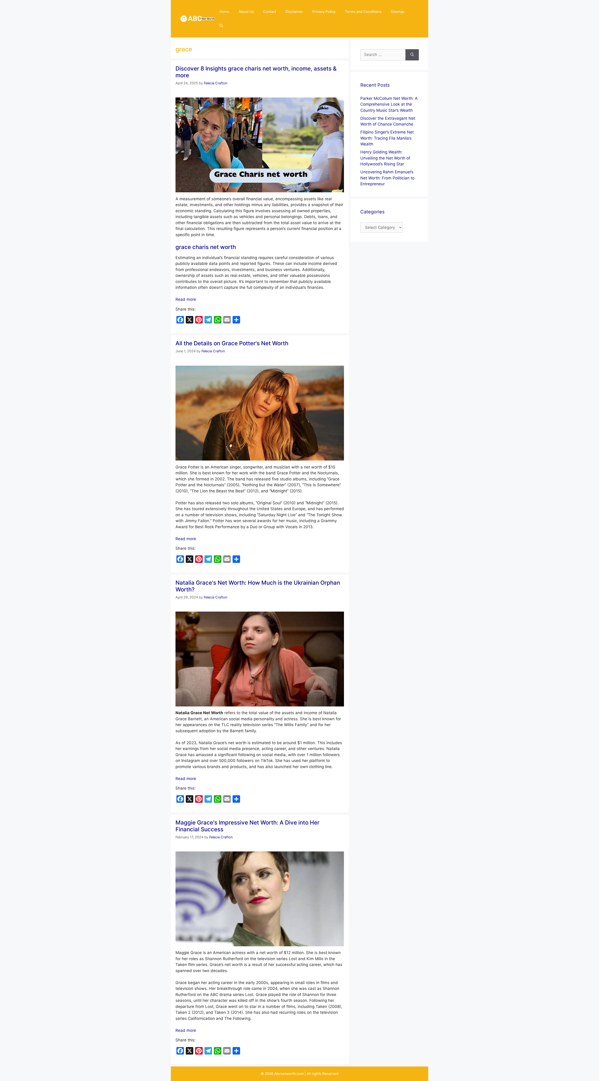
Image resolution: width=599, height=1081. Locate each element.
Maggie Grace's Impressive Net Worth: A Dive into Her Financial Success (247, 826)
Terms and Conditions (363, 11)
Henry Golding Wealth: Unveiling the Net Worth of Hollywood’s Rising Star (385, 158)
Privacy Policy (324, 11)
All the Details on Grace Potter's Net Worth (231, 343)
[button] (221, 26)
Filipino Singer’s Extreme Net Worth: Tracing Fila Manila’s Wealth (387, 138)
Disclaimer (294, 11)
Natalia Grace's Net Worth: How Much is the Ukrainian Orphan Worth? (257, 586)
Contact (269, 11)
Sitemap (397, 11)
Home (224, 11)
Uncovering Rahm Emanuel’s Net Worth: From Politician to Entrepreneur (387, 178)
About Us (246, 11)
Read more (185, 299)
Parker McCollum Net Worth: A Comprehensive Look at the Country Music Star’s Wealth (389, 104)
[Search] (412, 54)
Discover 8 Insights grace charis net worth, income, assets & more (256, 72)
